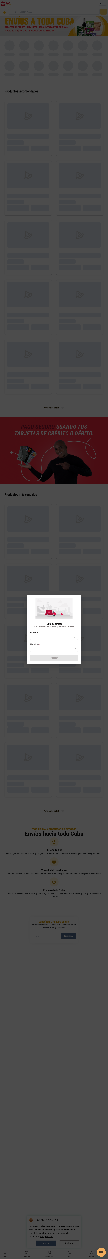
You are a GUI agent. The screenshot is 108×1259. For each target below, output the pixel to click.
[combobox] (54, 637)
